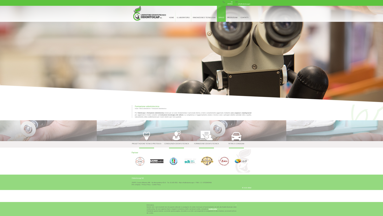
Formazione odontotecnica (147, 106)
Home (136, 108)
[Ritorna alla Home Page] (149, 21)
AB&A (249, 188)
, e (240, 113)
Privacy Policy (146, 184)
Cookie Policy (156, 184)
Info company (136, 184)
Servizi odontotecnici (145, 108)
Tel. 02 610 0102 (172, 182)
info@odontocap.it (244, 4)
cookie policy (213, 209)
